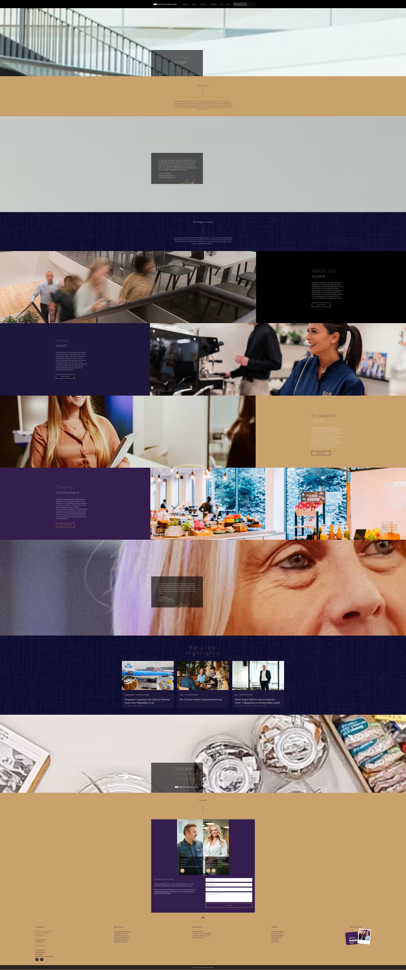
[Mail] (182, 870)
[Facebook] (37, 959)
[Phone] (213, 870)
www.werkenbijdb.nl (161, 891)
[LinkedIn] (41, 959)
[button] (203, 4)
